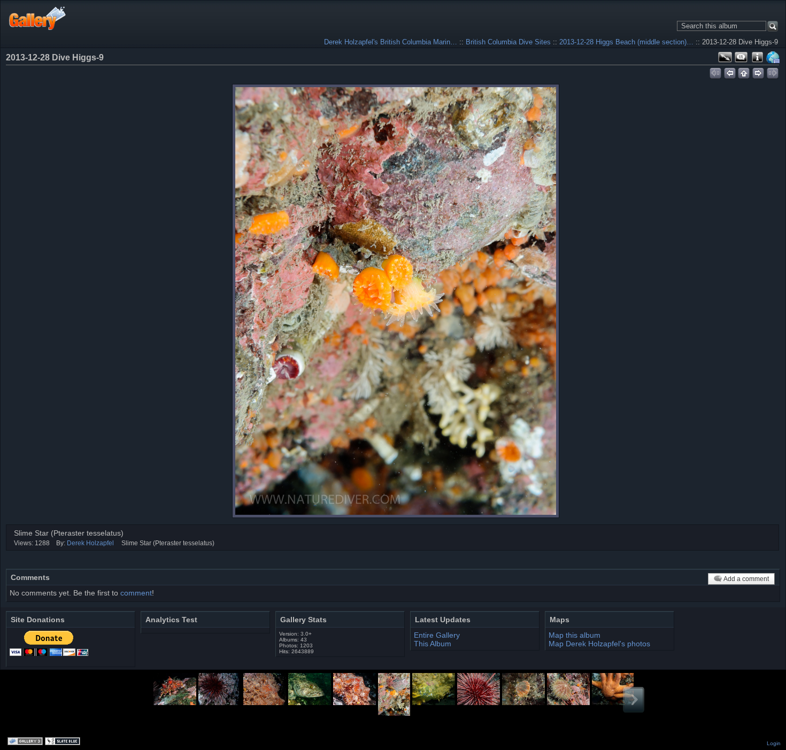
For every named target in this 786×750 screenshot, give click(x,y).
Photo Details (757, 57)
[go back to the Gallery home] (37, 18)
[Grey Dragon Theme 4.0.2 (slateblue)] (63, 742)
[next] (758, 71)
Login (774, 743)
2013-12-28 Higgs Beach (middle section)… (626, 42)
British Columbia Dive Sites (508, 42)
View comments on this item (741, 57)
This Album (432, 643)
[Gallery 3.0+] (26, 742)
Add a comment (746, 579)
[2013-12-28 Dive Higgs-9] (395, 301)
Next (633, 699)
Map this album (773, 57)
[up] (744, 71)
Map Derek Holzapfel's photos (599, 643)
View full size (725, 57)
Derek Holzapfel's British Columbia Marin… (390, 42)
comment (136, 593)
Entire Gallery (437, 635)
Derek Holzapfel (90, 543)
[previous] (729, 71)
